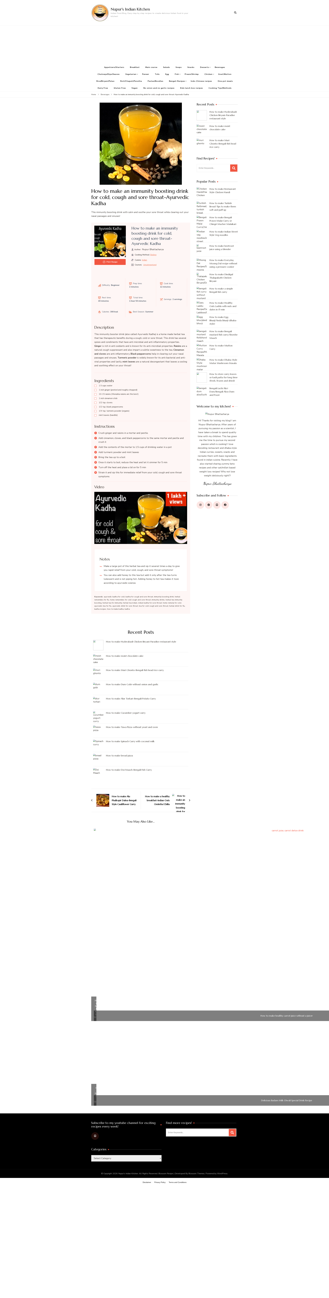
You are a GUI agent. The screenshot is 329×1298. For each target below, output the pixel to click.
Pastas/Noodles (155, 81)
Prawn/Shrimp (192, 74)
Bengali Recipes (177, 81)
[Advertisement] (164, 45)
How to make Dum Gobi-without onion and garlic (132, 684)
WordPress (222, 1283)
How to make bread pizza (119, 755)
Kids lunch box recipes (191, 88)
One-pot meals (225, 81)
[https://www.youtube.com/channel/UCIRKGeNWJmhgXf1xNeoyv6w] (217, 505)
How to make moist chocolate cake (124, 655)
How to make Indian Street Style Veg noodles (223, 233)
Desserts (204, 67)
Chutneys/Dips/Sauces (109, 74)
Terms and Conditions (177, 1293)
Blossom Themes (196, 1283)
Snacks (190, 67)
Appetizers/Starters (114, 67)
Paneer (145, 74)
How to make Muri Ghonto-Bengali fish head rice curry (135, 670)
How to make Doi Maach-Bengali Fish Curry (129, 769)
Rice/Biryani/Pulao (105, 81)
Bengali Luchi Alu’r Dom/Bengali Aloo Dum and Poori (221, 391)
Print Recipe (111, 262)
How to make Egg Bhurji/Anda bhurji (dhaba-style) (223, 320)
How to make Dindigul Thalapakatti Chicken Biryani (221, 277)
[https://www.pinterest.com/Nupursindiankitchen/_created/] (208, 505)
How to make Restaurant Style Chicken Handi (222, 190)
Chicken (208, 74)
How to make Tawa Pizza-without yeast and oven (132, 727)
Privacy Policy (160, 1293)
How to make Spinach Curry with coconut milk (130, 741)
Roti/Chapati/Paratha (131, 81)
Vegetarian (130, 74)
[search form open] (235, 12)
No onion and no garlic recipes (158, 88)
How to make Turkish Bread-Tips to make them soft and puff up (222, 206)
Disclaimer (147, 1293)
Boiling (153, 254)
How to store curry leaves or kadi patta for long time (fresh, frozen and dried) (223, 377)
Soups (179, 67)
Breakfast (135, 67)
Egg (167, 74)
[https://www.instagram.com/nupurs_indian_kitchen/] (200, 505)
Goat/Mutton (224, 74)
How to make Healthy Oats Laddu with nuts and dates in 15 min (222, 306)
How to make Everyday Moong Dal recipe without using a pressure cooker (223, 263)
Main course (151, 67)
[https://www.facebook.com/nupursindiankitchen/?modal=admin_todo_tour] (225, 505)
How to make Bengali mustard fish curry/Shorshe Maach (223, 334)
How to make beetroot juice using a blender (221, 247)
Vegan (134, 88)
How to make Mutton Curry (220, 347)
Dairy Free (103, 88)
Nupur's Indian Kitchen (130, 9)
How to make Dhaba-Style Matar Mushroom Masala (223, 361)
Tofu (157, 74)
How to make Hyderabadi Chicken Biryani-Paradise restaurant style (141, 641)
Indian (144, 260)
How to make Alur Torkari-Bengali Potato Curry (131, 698)
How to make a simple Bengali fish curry (221, 290)
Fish (177, 74)
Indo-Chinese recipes (201, 81)
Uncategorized (149, 264)
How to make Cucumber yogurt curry (125, 712)
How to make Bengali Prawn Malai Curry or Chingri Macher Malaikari (222, 221)
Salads (166, 67)
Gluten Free (120, 88)
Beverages (220, 67)
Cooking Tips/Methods (220, 88)
